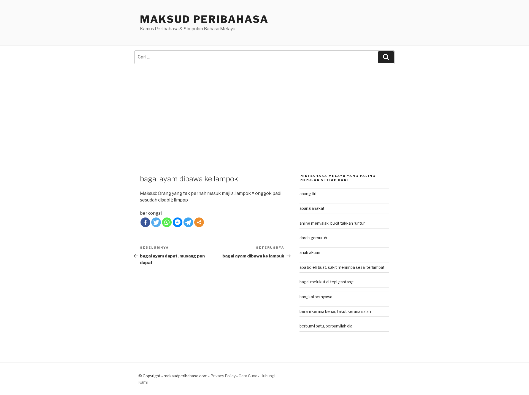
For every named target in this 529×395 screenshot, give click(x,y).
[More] (199, 222)
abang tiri (307, 193)
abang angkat (312, 208)
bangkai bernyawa (315, 296)
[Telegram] (188, 222)
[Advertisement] (264, 108)
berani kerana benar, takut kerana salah (335, 311)
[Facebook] (145, 222)
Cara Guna (248, 375)
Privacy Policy (223, 375)
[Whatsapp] (167, 222)
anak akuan (309, 252)
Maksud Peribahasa (204, 19)
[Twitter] (156, 222)
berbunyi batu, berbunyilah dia (325, 326)
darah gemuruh (313, 237)
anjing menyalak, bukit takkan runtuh (332, 223)
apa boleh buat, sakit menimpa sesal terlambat (342, 267)
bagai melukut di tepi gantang (326, 282)
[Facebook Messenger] (177, 222)
